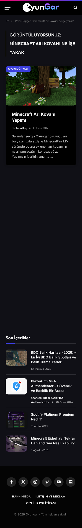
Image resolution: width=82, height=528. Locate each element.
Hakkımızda (21, 496)
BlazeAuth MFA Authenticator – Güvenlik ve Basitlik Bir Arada (51, 386)
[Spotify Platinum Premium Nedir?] (16, 420)
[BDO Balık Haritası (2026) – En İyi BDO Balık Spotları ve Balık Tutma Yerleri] (16, 358)
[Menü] (7, 8)
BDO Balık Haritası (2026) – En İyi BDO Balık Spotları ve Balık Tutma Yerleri (53, 357)
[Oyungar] (41, 7)
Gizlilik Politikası (41, 503)
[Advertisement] (41, 256)
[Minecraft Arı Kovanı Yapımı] (41, 85)
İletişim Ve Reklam (50, 496)
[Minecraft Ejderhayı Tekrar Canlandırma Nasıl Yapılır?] (16, 443)
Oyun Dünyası (18, 68)
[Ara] (75, 8)
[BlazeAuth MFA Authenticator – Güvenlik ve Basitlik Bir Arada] (16, 386)
